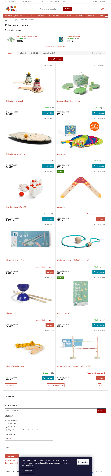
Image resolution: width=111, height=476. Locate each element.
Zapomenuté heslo (12, 463)
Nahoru (12, 385)
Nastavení (28, 471)
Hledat (68, 9)
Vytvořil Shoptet (100, 471)
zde (31, 465)
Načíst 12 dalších (55, 385)
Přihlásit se (12, 456)
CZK (93, 2)
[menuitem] (13, 16)
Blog (44, 2)
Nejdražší (34, 53)
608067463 (12, 424)
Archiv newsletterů (57, 2)
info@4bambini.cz (14, 420)
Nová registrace (10, 460)
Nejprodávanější (49, 53)
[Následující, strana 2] (99, 385)
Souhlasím (83, 462)
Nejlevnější (23, 53)
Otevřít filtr (55, 59)
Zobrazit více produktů (54, 47)
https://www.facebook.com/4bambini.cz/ (23, 430)
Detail (100, 219)
